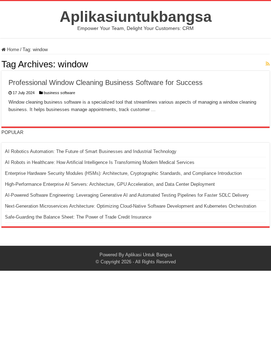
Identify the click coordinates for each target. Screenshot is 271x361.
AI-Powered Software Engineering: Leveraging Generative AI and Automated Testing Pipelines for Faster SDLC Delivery (127, 195)
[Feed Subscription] (268, 64)
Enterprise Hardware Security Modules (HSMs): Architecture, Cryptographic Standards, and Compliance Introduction (123, 173)
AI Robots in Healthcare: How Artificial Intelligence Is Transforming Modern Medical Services (99, 162)
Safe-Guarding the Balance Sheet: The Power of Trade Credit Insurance (78, 217)
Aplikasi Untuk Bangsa (148, 254)
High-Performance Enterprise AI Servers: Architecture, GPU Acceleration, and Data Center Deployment (110, 184)
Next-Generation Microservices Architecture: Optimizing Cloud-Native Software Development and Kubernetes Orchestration (130, 206)
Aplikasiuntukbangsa (136, 16)
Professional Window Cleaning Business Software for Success (105, 82)
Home (12, 49)
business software (59, 93)
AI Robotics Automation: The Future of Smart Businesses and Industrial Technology (90, 151)
